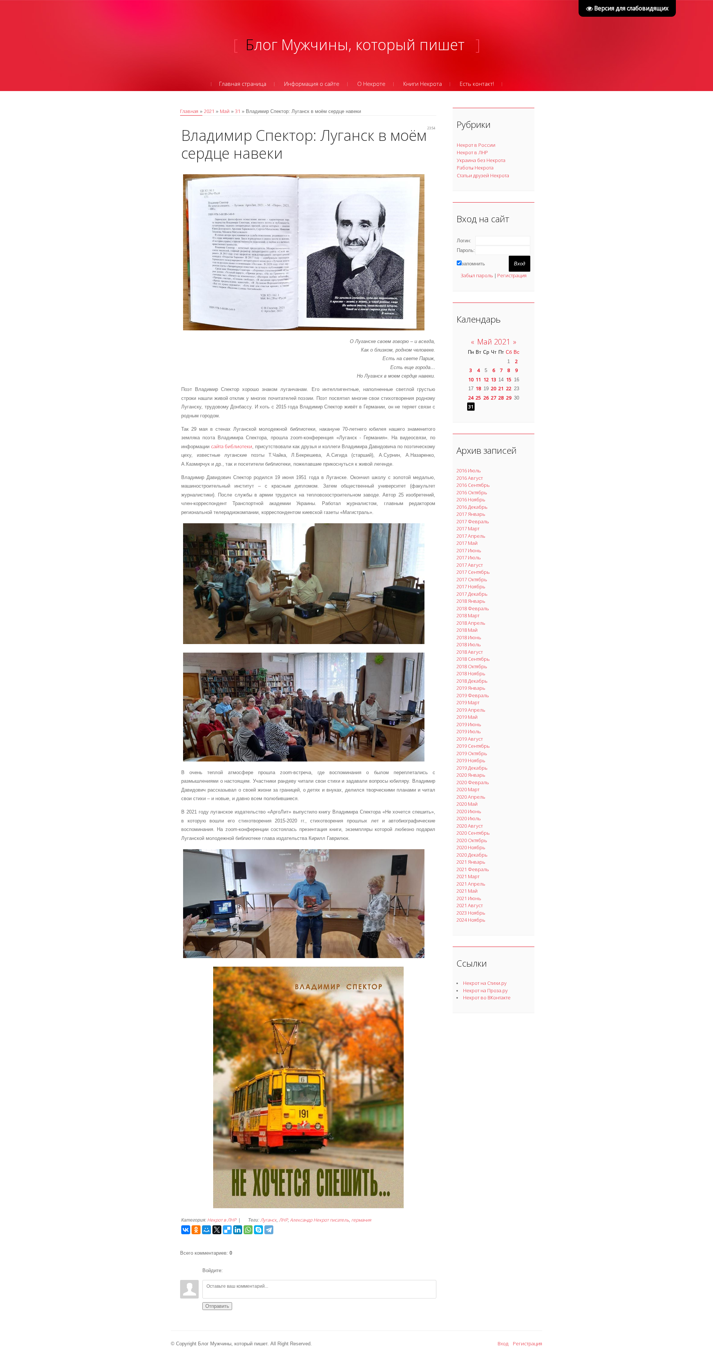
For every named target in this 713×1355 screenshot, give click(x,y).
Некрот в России (476, 145)
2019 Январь (470, 688)
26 (486, 397)
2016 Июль (468, 470)
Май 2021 (493, 342)
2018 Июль (468, 644)
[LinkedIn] (237, 1229)
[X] (216, 1229)
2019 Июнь (468, 724)
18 (478, 388)
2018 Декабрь (472, 681)
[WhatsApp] (248, 1229)
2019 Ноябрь (470, 760)
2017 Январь (470, 514)
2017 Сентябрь (473, 572)
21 (501, 388)
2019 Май (467, 717)
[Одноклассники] (196, 1229)
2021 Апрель (470, 883)
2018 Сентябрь (473, 659)
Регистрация (512, 275)
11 (478, 379)
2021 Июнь (468, 898)
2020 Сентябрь (473, 833)
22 (508, 388)
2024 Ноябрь (470, 919)
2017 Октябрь (471, 579)
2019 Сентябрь (473, 746)
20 (493, 388)
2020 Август (469, 825)
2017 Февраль (472, 521)
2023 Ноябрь (470, 912)
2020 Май (467, 804)
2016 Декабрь (472, 507)
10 (470, 379)
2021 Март (467, 876)
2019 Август (469, 738)
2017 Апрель (470, 536)
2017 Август (469, 565)
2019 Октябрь (471, 753)
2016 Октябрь (471, 492)
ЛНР (283, 1220)
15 (508, 379)
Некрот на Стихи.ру (485, 983)
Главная (189, 111)
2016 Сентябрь (473, 485)
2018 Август (469, 652)
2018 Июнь (468, 637)
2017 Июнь (468, 550)
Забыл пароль (476, 275)
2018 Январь (470, 601)
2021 (209, 111)
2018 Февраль (472, 608)
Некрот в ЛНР (221, 1220)
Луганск (268, 1220)
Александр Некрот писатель (319, 1220)
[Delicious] (227, 1229)
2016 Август (469, 478)
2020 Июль (468, 818)
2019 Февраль (472, 695)
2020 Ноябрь (470, 847)
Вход (503, 1343)
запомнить (473, 263)
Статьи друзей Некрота (483, 175)
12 (486, 379)
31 (237, 111)
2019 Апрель (470, 709)
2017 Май (467, 543)
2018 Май (467, 630)
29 (508, 397)
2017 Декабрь (472, 594)
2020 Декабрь (472, 854)
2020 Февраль (472, 782)
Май (224, 111)
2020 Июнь (468, 811)
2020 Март (467, 789)
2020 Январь (470, 775)
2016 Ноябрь (470, 499)
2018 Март (467, 615)
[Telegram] (268, 1229)
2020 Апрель (470, 796)
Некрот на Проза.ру (485, 990)
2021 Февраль (472, 869)
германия (361, 1220)
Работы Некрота (475, 167)
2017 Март (467, 528)
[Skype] (258, 1229)
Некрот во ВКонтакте (487, 997)
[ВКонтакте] (185, 1229)
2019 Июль (468, 731)
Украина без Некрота (481, 160)
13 (493, 379)
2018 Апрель (470, 623)
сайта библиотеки (231, 446)
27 (493, 397)
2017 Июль (468, 557)
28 (501, 397)
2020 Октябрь (471, 840)
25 (478, 397)
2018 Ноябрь (470, 673)
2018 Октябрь (471, 666)
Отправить (217, 1306)
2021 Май (467, 890)
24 (470, 397)
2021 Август (469, 905)
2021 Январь (470, 861)
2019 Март (467, 702)
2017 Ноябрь (470, 586)
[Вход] (229, 1270)
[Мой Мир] (206, 1229)
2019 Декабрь (472, 767)
